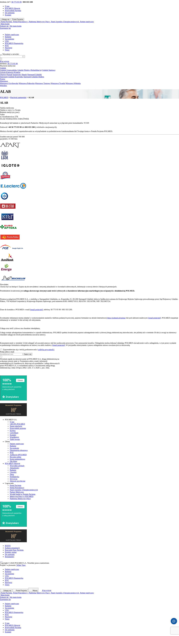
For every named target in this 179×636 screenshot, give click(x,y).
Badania (8, 37)
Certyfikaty (14, 433)
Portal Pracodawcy (17, 488)
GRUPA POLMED (17, 424)
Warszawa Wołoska (73, 83)
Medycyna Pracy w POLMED (21, 496)
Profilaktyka (14, 477)
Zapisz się (27, 354)
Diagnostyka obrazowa (19, 450)
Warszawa (4, 81)
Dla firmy (13, 461)
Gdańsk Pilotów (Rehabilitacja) (29, 70)
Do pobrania (9, 13)
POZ (7, 46)
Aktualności (14, 468)
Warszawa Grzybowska (9, 83)
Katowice (10, 72)
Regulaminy (9, 557)
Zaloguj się (5, 19)
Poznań (9, 75)
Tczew (2, 79)
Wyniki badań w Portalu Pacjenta (22, 494)
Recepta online (15, 457)
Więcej (35, 590)
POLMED (4, 97)
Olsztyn (3, 75)
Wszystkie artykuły (17, 466)
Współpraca (14, 437)
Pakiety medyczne (12, 35)
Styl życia (13, 479)
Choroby (13, 472)
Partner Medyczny (17, 492)
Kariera (12, 431)
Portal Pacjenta (17, 19)
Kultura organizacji (12, 548)
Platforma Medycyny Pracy (20, 499)
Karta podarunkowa (17, 459)
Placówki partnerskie (18, 97)
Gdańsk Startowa (48, 70)
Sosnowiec (17, 75)
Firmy (7, 50)
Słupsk (24, 75)
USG (7, 41)
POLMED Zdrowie (12, 8)
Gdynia (3, 72)
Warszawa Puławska (27, 83)
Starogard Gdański (34, 75)
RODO (8, 546)
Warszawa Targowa (42, 83)
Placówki (8, 48)
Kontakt (8, 15)
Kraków (17, 72)
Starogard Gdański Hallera (34, 77)
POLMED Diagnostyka (14, 43)
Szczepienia (9, 39)
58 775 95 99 (16, 2)
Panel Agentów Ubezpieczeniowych (24, 490)
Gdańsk (3, 68)
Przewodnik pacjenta (18, 428)
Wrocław (3, 86)
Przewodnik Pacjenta (13, 11)
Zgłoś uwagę (15, 439)
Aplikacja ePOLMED (18, 455)
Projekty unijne (11, 552)
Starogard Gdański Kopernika (11, 77)
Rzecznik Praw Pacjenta (14, 550)
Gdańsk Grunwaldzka (8, 70)
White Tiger (21, 565)
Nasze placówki (16, 426)
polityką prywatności (46, 350)
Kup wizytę (4, 61)
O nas (7, 6)
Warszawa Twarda (58, 83)
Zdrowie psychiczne (17, 481)
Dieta (12, 474)
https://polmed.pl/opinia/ (116, 318)
